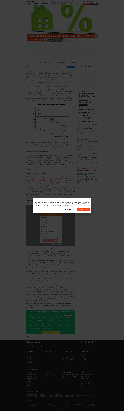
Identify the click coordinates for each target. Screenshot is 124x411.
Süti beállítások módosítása (69, 209)
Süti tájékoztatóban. (67, 205)
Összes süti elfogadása (83, 209)
